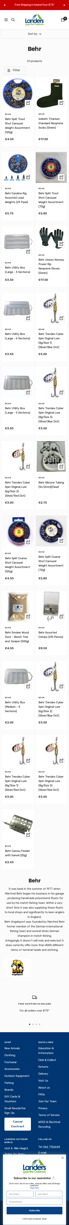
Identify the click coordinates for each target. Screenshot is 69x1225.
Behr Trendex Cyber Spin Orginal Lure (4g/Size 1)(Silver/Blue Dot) (50, 340)
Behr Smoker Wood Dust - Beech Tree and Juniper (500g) (17, 637)
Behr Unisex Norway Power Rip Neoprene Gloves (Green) (51, 266)
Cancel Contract (17, 1124)
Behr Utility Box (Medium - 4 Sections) (15, 707)
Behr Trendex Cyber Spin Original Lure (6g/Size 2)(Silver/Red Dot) (17, 489)
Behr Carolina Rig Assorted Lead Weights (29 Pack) (16, 198)
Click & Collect (47, 1060)
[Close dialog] (62, 1157)
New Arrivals (12, 1048)
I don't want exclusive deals (34, 1219)
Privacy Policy (34, 1187)
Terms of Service (49, 1115)
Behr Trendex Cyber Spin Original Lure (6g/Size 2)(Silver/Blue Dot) (50, 709)
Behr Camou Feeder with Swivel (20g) (17, 853)
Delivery (43, 1073)
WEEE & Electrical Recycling (49, 1124)
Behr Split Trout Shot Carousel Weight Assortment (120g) (17, 125)
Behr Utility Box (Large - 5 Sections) (17, 410)
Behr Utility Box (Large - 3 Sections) (17, 270)
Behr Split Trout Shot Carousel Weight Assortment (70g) (50, 200)
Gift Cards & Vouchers (12, 1099)
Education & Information (46, 1051)
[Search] (13, 19)
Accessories (12, 1069)
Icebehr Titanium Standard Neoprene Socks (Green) (50, 123)
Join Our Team (47, 1101)
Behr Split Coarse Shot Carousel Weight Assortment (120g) (17, 565)
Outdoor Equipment (16, 1076)
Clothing (9, 1055)
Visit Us (43, 1080)
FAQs (41, 1094)
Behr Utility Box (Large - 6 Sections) (17, 336)
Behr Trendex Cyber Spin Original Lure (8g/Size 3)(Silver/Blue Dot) (50, 415)
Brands (8, 1089)
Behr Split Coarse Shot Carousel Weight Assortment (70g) (50, 563)
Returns (43, 1066)
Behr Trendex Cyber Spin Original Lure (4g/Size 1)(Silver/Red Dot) (17, 783)
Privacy (42, 1108)
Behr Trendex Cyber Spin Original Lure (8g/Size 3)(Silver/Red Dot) (50, 783)
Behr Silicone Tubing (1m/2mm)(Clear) (51, 485)
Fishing (9, 1083)
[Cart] (63, 19)
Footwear (10, 1062)
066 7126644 (51, 1147)
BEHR (8, 114)
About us (44, 1087)
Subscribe (34, 1210)
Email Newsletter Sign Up (15, 1111)
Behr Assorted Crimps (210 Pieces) (50, 635)
